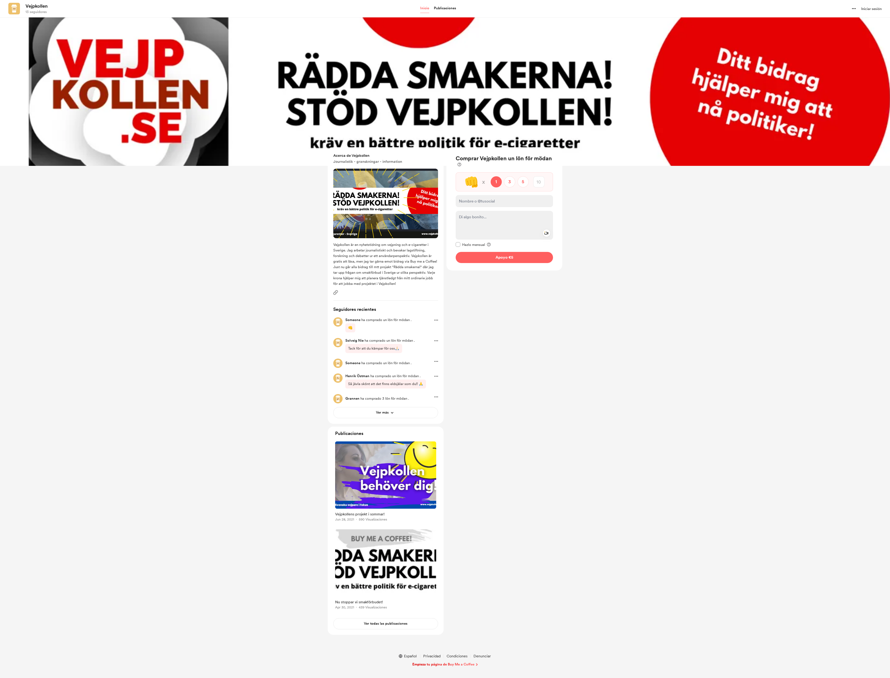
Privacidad (432, 656)
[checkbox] (470, 244)
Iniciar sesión (871, 9)
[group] (385, 482)
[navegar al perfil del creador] (14, 8)
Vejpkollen (36, 6)
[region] (504, 208)
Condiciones (457, 656)
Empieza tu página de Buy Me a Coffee (443, 664)
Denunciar (482, 656)
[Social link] (335, 292)
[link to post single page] (385, 482)
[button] (424, 8)
